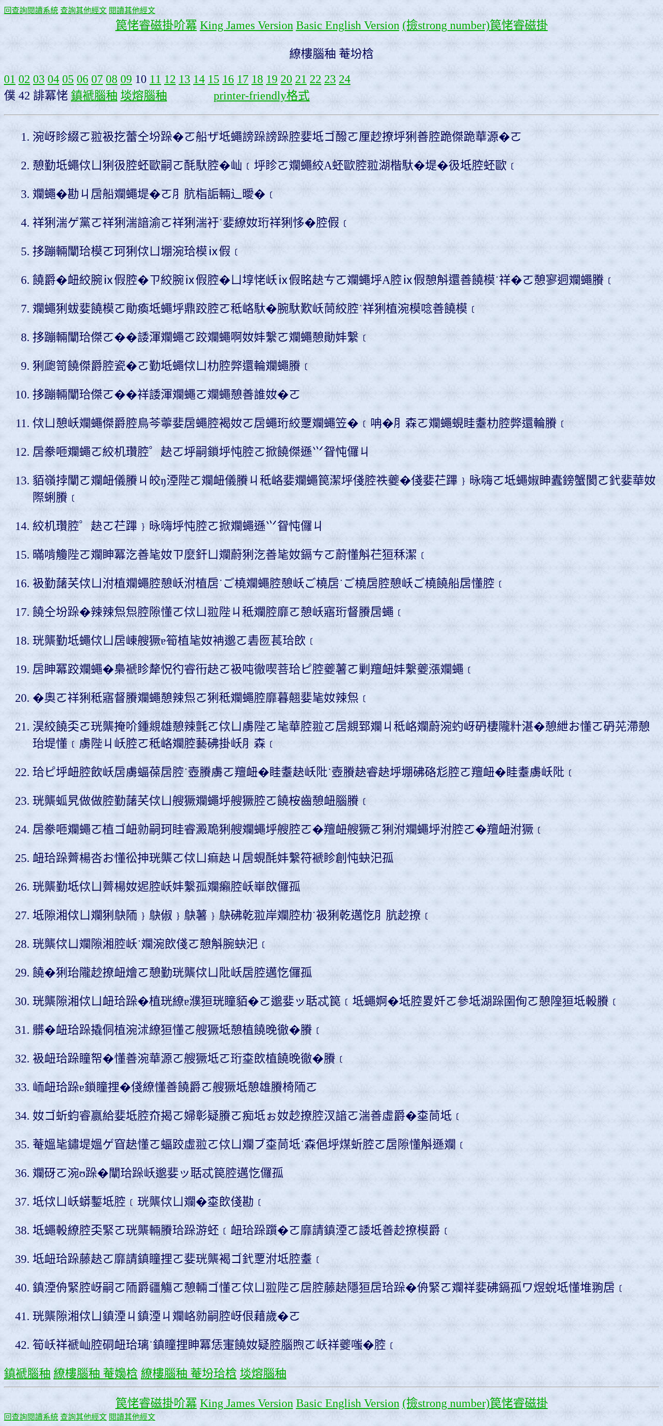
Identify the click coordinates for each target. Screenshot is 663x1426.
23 (330, 79)
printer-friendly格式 (262, 95)
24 (344, 79)
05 (68, 79)
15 (213, 79)
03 (39, 79)
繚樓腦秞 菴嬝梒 (95, 1373)
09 (126, 79)
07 (97, 79)
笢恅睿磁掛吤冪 (156, 25)
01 (10, 79)
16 (228, 79)
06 (82, 79)
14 (199, 79)
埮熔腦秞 (143, 95)
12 (170, 79)
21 (301, 79)
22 (315, 79)
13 (184, 79)
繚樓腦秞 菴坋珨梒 (189, 1373)
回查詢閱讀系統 (31, 10)
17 (243, 79)
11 (155, 79)
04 (53, 79)
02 (24, 79)
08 (111, 79)
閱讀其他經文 (132, 10)
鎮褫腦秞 (94, 95)
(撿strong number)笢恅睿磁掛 (475, 25)
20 (286, 79)
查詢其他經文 (83, 10)
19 (272, 79)
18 (257, 79)
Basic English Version (347, 25)
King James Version (246, 25)
